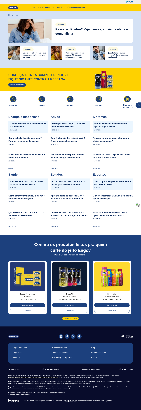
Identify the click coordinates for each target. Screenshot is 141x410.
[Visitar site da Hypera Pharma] (127, 336)
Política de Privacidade (50, 369)
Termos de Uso (14, 369)
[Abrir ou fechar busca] (130, 7)
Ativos (55, 117)
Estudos (57, 174)
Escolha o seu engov (17, 85)
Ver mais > (12, 169)
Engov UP (69, 294)
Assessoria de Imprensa (91, 369)
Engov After (111, 294)
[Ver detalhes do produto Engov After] (112, 277)
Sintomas (61, 24)
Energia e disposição (23, 117)
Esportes (99, 174)
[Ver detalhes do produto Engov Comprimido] (27, 277)
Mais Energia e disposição (62, 358)
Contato (94, 358)
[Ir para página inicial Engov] (13, 336)
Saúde (13, 174)
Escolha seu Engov (70, 318)
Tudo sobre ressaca (59, 348)
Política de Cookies (125, 369)
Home (10, 15)
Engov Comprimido (27, 294)
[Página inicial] (13, 7)
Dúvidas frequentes (76, 7)
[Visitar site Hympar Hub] (14, 400)
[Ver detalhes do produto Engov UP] (69, 277)
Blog (47, 7)
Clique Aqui (70, 401)
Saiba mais (27, 311)
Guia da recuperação (60, 353)
